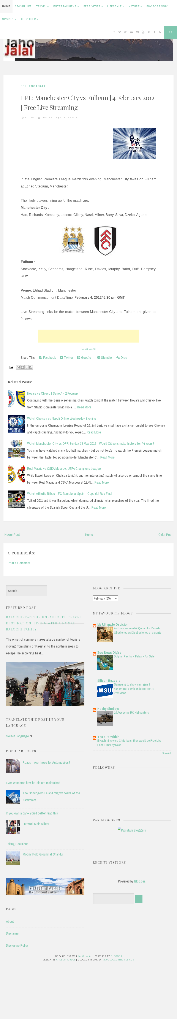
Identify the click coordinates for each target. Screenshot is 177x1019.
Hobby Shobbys (108, 708)
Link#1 (85, 349)
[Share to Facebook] (30, 367)
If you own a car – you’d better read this (32, 813)
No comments (68, 117)
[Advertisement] (88, 336)
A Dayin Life (23, 6)
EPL (24, 86)
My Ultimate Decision (112, 624)
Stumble (106, 357)
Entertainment (65, 6)
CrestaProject (65, 959)
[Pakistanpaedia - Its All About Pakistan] (45, 894)
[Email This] (18, 367)
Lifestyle (114, 6)
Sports (8, 19)
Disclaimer (12, 933)
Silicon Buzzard (108, 680)
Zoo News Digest (110, 652)
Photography (157, 6)
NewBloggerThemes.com (118, 959)
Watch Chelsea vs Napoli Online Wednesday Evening (61, 418)
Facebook (49, 357)
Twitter (68, 357)
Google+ (86, 357)
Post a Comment (19, 562)
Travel (41, 6)
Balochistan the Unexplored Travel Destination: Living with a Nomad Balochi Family (44, 623)
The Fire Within (108, 736)
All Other (28, 19)
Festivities (92, 6)
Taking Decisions (17, 843)
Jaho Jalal (85, 956)
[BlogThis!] (22, 367)
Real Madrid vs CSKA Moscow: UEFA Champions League (64, 468)
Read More (84, 407)
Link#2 (92, 349)
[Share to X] (26, 367)
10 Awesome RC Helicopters (131, 712)
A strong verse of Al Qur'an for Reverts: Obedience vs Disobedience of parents (137, 630)
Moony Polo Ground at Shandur (43, 854)
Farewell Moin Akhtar (36, 823)
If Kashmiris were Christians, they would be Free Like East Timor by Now (129, 742)
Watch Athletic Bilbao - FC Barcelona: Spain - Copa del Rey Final (69, 493)
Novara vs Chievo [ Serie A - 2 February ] (53, 393)
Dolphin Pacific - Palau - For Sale (134, 656)
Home (6, 6)
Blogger (139, 881)
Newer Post (12, 534)
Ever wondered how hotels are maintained (33, 782)
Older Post (165, 534)
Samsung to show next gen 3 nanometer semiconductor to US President (134, 688)
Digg (123, 357)
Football (37, 86)
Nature (134, 6)
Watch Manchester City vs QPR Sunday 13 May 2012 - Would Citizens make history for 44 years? (90, 443)
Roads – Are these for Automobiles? (46, 762)
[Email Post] (11, 367)
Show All (166, 753)
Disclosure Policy (17, 945)
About (10, 921)
